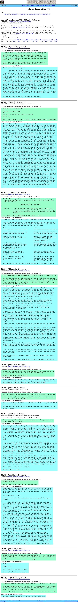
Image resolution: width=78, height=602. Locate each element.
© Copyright (3, 601)
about (27, 5)
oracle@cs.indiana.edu (19, 27)
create (32, 5)
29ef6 (19, 40)
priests (53, 5)
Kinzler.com (40, 601)
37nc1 (33, 40)
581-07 (35, 14)
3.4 (28, 41)
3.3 (19, 41)
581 (5, 14)
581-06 (30, 14)
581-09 (44, 14)
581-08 (39, 14)
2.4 (46, 41)
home (23, 5)
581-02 (13, 14)
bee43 (46, 40)
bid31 (51, 40)
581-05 (26, 14)
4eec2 (14, 40)
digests (37, 5)
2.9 (14, 41)
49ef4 (37, 40)
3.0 (33, 41)
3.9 (42, 41)
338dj (42, 40)
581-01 (8, 14)
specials (47, 5)
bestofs (42, 5)
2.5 (55, 41)
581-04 (22, 14)
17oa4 (24, 40)
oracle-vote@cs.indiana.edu (24, 33)
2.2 (51, 41)
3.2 (23, 41)
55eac (28, 40)
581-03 (17, 14)
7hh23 (56, 40)
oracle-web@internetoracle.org (71, 601)
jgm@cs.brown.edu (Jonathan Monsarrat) (19, 48)
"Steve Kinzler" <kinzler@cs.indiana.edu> (19, 21)
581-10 (48, 14)
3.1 (37, 41)
